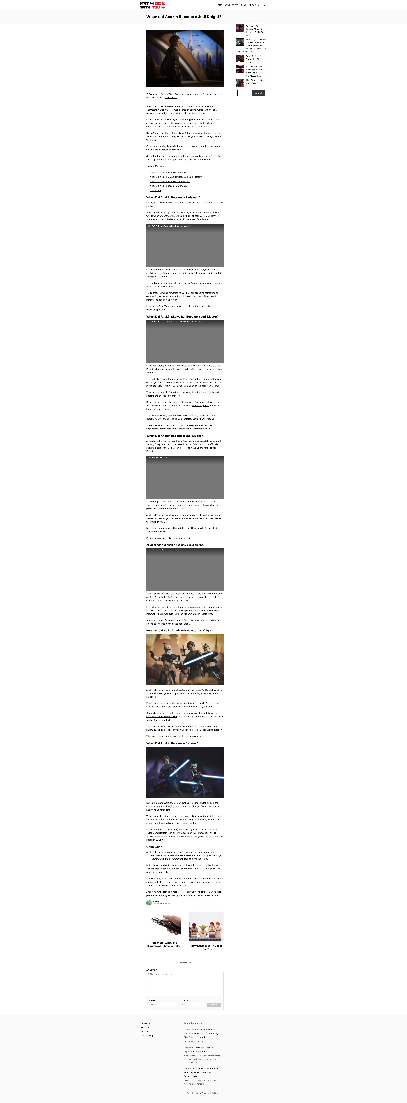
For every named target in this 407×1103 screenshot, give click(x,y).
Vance (157, 901)
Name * (153, 1000)
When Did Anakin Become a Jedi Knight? (170, 181)
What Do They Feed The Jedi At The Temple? (255, 59)
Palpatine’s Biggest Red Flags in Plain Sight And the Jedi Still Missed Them (254, 71)
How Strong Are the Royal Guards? (255, 81)
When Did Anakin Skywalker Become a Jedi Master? (176, 177)
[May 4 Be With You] (159, 5)
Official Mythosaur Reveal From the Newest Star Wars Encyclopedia (201, 1072)
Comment (151, 970)
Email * (184, 1001)
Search (258, 93)
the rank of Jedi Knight (157, 518)
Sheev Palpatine (200, 405)
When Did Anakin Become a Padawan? (169, 172)
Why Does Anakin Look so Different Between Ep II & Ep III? (254, 30)
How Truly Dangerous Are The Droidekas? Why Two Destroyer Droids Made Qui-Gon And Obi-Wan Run (251, 45)
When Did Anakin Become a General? (168, 186)
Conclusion (155, 190)
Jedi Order (158, 365)
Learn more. (171, 97)
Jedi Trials (193, 444)
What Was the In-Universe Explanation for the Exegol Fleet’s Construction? (202, 1033)
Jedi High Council (210, 386)
